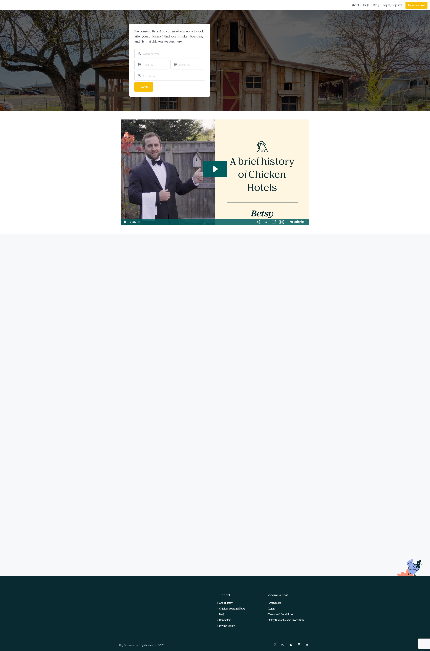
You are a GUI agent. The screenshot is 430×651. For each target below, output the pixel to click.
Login (386, 5)
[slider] (195, 222)
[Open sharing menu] (274, 222)
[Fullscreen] (282, 222)
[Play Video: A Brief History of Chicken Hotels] (215, 169)
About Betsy (226, 602)
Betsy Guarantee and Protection (286, 620)
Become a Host (416, 5)
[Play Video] (125, 222)
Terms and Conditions (280, 614)
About (355, 5)
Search (144, 86)
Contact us (225, 620)
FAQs (366, 5)
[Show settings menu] (266, 222)
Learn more (274, 602)
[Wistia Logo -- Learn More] (297, 222)
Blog (376, 5)
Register (397, 5)
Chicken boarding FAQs (232, 608)
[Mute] (258, 222)
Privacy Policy (227, 625)
